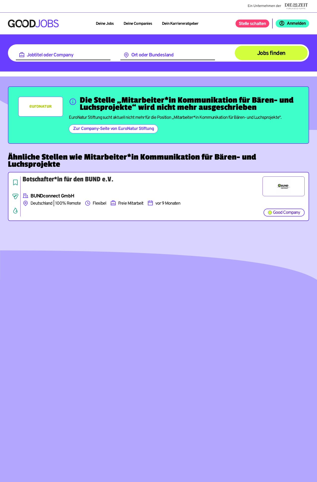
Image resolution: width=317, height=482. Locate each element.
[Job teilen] (15, 196)
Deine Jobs (105, 23)
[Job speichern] (15, 182)
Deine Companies (138, 23)
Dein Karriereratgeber (180, 23)
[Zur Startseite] (33, 23)
